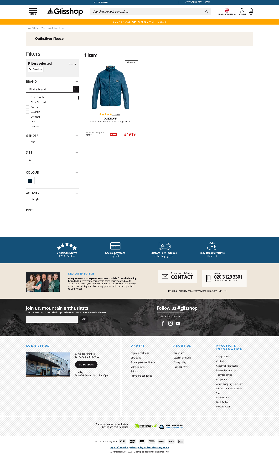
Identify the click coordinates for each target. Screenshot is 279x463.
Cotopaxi (35, 116)
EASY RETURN (100, 2)
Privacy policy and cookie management (149, 447)
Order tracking (137, 366)
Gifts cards (136, 357)
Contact (220, 361)
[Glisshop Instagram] (170, 324)
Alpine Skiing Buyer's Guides (229, 383)
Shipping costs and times (143, 362)
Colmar (34, 107)
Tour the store (180, 366)
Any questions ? (223, 356)
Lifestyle (35, 199)
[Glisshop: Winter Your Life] (65, 11)
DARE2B (35, 126)
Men (33, 141)
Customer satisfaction (227, 365)
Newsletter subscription (227, 370)
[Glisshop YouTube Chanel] (178, 324)
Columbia (35, 111)
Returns (134, 371)
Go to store (86, 364)
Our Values (178, 352)
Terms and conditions (141, 375)
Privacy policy (179, 362)
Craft (33, 121)
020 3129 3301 (228, 277)
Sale (218, 393)
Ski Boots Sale (223, 397)
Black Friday (222, 402)
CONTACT (182, 277)
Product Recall (223, 406)
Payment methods (140, 352)
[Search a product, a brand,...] (206, 11)
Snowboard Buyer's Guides (229, 388)
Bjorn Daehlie (37, 97)
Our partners (222, 379)
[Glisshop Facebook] (163, 324)
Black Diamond (38, 102)
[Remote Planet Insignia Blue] (110, 87)
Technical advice (224, 374)
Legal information (182, 357)
